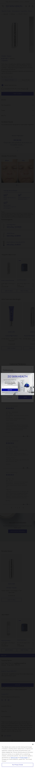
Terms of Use (14, 757)
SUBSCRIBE (10, 389)
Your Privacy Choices (17, 765)
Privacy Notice (24, 757)
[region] (17, 755)
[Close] (33, 744)
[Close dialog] (33, 374)
